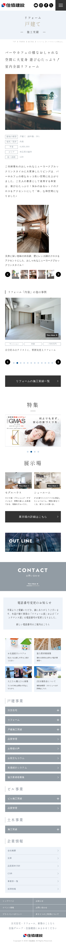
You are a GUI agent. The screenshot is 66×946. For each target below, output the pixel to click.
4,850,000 (24, 147)
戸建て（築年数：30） (30, 136)
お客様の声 (14, 748)
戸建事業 (22, 41)
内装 (22, 141)
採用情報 (12, 889)
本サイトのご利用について (47, 914)
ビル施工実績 (15, 798)
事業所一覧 (13, 881)
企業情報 (15, 841)
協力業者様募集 (16, 777)
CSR (10, 873)
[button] (7, 274)
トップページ (8, 901)
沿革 (10, 858)
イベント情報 (8, 907)
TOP (14, 41)
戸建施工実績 (15, 729)
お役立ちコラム (16, 758)
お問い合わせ (41, 907)
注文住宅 (12, 710)
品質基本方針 (14, 866)
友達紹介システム (17, 767)
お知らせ (39, 901)
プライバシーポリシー (12, 914)
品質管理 (12, 739)
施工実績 (31, 41)
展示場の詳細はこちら (33, 516)
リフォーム (40, 41)
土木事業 (15, 820)
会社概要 (12, 850)
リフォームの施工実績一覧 (33, 381)
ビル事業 (15, 789)
